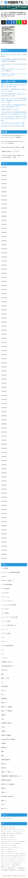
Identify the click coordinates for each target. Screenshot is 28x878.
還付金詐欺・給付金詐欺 (7, 796)
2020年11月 (4, 448)
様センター (4, 868)
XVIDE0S (16, 855)
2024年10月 (4, 257)
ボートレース (4, 629)
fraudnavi (9, 75)
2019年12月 (4, 493)
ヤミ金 (2, 641)
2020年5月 (4, 472)
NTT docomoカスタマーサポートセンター (9, 839)
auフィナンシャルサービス (19, 831)
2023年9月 (4, 310)
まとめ (2, 637)
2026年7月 (4, 171)
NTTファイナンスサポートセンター (8, 853)
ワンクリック (4, 657)
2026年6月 (4, 175)
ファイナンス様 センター (18, 861)
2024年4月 (4, 281)
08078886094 (12, 827)
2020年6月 (4, 468)
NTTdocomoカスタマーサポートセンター (9, 841)
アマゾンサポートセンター (19, 857)
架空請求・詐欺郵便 (6, 735)
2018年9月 (4, 554)
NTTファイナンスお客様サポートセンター (9, 851)
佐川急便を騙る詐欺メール (7, 666)
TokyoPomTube (10, 855)
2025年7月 (4, 220)
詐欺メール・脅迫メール (7, 772)
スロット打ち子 (5, 592)
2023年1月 (4, 342)
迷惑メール (4, 792)
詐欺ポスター (4, 767)
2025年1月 (4, 244)
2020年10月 (4, 452)
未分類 (2, 727)
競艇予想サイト (5, 747)
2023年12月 (4, 297)
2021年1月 (4, 440)
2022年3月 (4, 383)
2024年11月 (4, 252)
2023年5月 (4, 326)
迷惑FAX (3, 788)
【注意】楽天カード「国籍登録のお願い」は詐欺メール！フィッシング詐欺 (14, 90)
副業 (2, 674)
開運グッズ (4, 800)
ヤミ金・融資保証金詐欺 (7, 645)
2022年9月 (4, 358)
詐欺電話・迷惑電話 (6, 780)
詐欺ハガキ (4, 763)
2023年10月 (4, 305)
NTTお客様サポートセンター (7, 843)
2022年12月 (4, 346)
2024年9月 (4, 261)
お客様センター (23, 855)
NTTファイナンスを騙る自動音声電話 (10, 572)
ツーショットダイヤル (6, 600)
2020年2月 (4, 485)
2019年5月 (4, 521)
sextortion (3, 576)
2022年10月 (4, 354)
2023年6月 (4, 322)
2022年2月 (4, 387)
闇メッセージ (4, 808)
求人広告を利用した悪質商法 (8, 739)
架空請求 (3, 731)
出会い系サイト (5, 670)
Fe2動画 (12, 835)
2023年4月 (4, 330)
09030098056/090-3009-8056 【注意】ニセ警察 (12, 125)
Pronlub (3, 855)
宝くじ (2, 694)
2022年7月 (4, 367)
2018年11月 (4, 546)
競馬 (2, 755)
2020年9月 (4, 456)
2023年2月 (4, 338)
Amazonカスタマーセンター (19, 829)
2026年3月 (4, 187)
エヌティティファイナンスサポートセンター (18, 859)
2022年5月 (4, 375)
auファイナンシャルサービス (7, 831)
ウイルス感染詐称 (5, 588)
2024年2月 (4, 289)
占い (2, 682)
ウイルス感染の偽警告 (6, 584)
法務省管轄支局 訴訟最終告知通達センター (10, 870)
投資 (2, 719)
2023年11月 (4, 301)
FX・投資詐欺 (4, 568)
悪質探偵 (3, 715)
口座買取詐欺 (4, 686)
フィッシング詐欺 (5, 621)
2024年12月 (4, 248)
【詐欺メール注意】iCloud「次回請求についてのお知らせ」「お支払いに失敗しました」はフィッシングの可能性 (14, 118)
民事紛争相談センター (12, 868)
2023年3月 (4, 334)
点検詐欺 (3, 743)
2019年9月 (4, 505)
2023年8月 (4, 314)
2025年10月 (4, 208)
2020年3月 (4, 481)
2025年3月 (4, 236)
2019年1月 (4, 538)
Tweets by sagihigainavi (7, 818)
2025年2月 (4, 240)
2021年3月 (4, 432)
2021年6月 (4, 419)
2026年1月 (4, 195)
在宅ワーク (4, 690)
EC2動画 (3, 833)
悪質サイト (4, 702)
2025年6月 (4, 224)
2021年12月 (4, 395)
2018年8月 (4, 558)
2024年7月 (4, 269)
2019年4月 (4, 525)
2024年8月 (4, 265)
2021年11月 (4, 399)
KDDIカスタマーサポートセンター (8, 837)
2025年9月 (4, 212)
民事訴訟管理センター (22, 868)
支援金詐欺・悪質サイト (7, 723)
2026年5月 (4, 179)
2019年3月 (4, 529)
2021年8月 (4, 411)
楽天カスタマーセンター (17, 866)
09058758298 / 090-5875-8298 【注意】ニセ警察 (13, 54)
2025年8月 (4, 216)
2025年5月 (4, 228)
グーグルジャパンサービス (7, 861)
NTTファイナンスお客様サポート (8, 849)
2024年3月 (4, 285)
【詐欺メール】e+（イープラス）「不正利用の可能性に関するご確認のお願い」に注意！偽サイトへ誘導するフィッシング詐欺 (14, 100)
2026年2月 (4, 191)
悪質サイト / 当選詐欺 (6, 706)
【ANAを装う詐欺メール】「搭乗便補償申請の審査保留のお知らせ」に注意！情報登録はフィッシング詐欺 (14, 113)
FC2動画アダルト (19, 833)
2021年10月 (4, 403)
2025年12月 (4, 200)
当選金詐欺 (4, 698)
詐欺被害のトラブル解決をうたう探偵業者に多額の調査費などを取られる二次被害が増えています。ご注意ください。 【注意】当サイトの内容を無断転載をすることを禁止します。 (14, 7)
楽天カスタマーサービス (6, 866)
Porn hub (23, 853)
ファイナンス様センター (6, 864)
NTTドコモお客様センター (13, 845)
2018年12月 (4, 542)
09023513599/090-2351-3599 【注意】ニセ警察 (12, 64)
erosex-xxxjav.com (11, 833)
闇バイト (3, 804)
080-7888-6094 (5, 827)
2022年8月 (4, 362)
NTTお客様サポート (22, 841)
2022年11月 (4, 350)
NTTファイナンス (18, 847)
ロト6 (2, 649)
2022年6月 (4, 371)
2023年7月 (4, 318)
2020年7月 (4, 464)
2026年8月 (4, 167)
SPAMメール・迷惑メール (7, 580)
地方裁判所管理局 (16, 864)
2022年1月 (4, 391)
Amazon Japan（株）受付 (7, 829)
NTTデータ (4, 845)
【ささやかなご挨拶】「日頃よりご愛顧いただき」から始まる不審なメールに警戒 (13, 94)
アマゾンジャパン (5, 859)
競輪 (2, 751)
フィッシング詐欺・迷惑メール (8, 625)
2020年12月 (4, 444)
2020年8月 (4, 460)
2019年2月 (4, 533)
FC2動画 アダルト (5, 835)
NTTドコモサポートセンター (7, 847)
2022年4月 (4, 379)
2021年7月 (4, 415)
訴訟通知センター (23, 870)
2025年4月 (4, 232)
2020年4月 (4, 476)
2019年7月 (4, 513)
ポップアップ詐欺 (5, 633)
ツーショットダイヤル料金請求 (8, 605)
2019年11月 (4, 497)
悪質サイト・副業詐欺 (6, 710)
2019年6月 (4, 517)
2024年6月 (4, 273)
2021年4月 (4, 428)
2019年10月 (4, 501)
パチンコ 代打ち (5, 609)
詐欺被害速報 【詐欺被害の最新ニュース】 (11, 776)
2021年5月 (4, 424)
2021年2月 (4, 436)
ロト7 (2, 653)
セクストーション (5, 596)
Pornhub (18, 853)
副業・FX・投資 (5, 678)
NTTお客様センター (18, 843)
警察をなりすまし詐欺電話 (7, 784)
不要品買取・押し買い (6, 662)
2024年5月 (4, 277)
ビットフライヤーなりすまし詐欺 (9, 617)
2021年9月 (4, 407)
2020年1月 (4, 489)
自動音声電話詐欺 (5, 759)
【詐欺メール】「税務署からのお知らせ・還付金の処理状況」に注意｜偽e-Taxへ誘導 (13, 85)
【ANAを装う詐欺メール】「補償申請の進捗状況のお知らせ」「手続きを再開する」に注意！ (13, 105)
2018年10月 (4, 550)
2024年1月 (4, 293)
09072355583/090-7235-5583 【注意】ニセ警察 (12, 123)
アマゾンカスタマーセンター (7, 857)
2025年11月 (4, 204)
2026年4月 (4, 183)
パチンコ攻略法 (5, 613)
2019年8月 (4, 509)
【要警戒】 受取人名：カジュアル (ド (10, 109)
